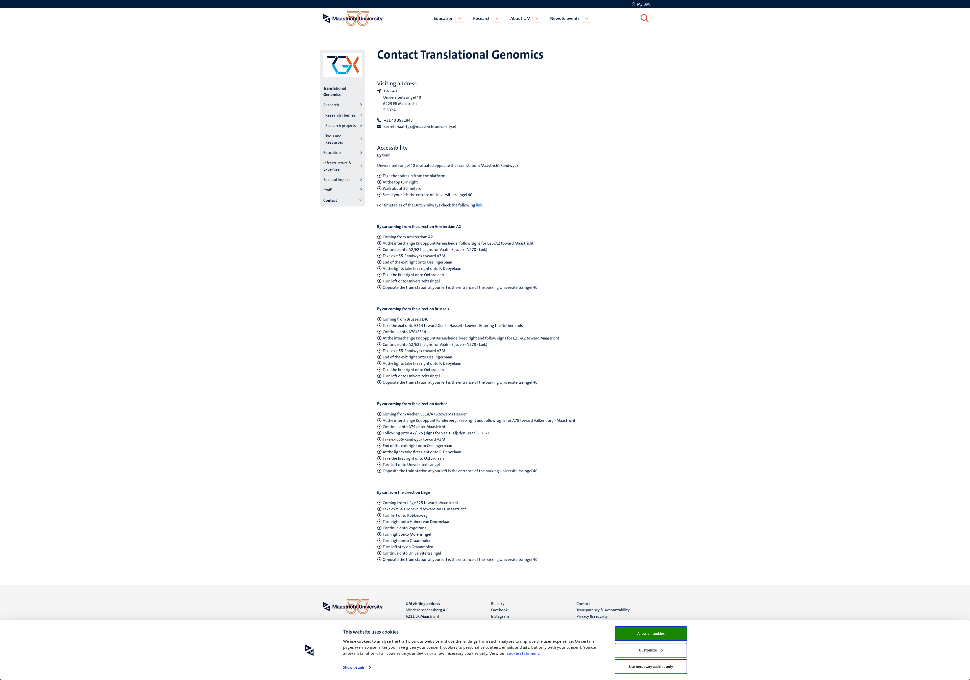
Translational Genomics (334, 91)
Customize (648, 650)
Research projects (340, 125)
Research (482, 18)
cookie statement (523, 653)
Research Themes (340, 115)
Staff (327, 190)
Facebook (499, 610)
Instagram (500, 616)
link (479, 205)
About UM (520, 18)
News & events (565, 18)
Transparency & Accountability (603, 610)
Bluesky (497, 603)
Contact (330, 200)
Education (443, 18)
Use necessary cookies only (651, 666)
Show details (354, 667)
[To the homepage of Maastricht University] (352, 18)
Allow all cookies (651, 633)
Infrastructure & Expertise (337, 166)
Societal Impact (336, 179)
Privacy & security (592, 616)
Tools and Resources (334, 139)
